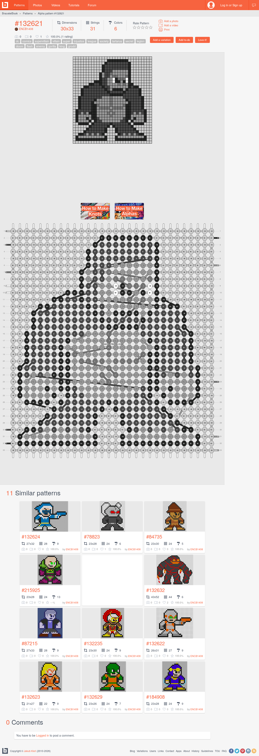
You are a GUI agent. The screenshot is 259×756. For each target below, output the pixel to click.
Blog (132, 751)
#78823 (92, 536)
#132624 (31, 536)
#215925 (31, 589)
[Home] (5, 5)
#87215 (29, 643)
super (66, 41)
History (195, 751)
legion (140, 41)
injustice (79, 41)
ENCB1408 (26, 29)
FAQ (224, 751)
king (62, 46)
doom (19, 46)
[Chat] (254, 5)
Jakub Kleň (30, 751)
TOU (217, 751)
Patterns (19, 5)
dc (17, 41)
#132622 (155, 643)
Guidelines (207, 751)
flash (30, 46)
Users (153, 751)
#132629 (93, 696)
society (104, 41)
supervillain (42, 41)
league (92, 41)
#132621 (29, 23)
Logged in (42, 735)
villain (56, 41)
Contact (170, 751)
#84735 (154, 536)
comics (26, 41)
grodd (72, 46)
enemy (40, 46)
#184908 (155, 696)
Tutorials (73, 5)
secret (129, 41)
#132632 (155, 589)
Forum (92, 5)
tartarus (117, 41)
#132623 (31, 696)
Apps (179, 751)
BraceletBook (10, 13)
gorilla (52, 46)
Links (161, 751)
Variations (142, 751)
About (186, 751)
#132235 (93, 643)
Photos (37, 5)
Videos (55, 5)
